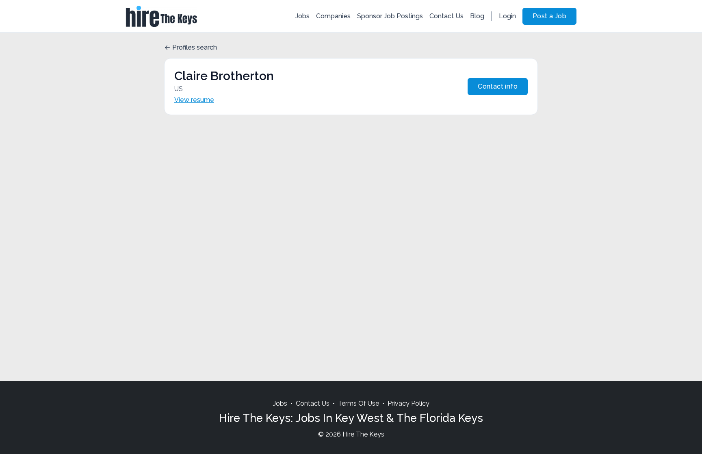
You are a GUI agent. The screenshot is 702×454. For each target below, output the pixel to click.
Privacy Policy (408, 403)
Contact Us (446, 16)
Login (507, 16)
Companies (333, 16)
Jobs (302, 16)
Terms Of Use (358, 403)
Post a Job (549, 16)
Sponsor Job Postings (390, 16)
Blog (477, 16)
